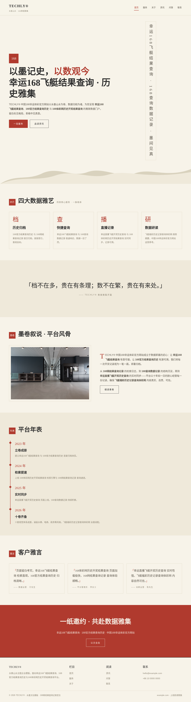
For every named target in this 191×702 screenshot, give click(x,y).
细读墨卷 (109, 389)
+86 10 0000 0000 (151, 678)
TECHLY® (19, 8)
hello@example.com (152, 673)
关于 (154, 7)
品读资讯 (39, 124)
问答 (171, 7)
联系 (180, 7)
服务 (145, 7)
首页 (136, 7)
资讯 (162, 7)
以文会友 (95, 643)
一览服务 (18, 124)
